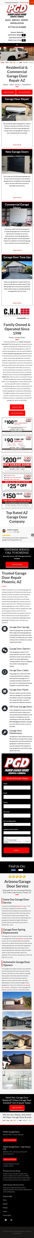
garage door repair (21, 906)
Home (4, 1200)
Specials (5, 1204)
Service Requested (10, 821)
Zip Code (7, 812)
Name (6, 784)
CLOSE (31, 2)
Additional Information (11, 829)
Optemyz (28, 1231)
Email (6, 793)
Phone (6, 802)
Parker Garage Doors (17, 11)
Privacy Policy (7, 1215)
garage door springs (22, 938)
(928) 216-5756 (14, 40)
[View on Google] (4, 531)
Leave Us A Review (10, 1140)
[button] (1, 534)
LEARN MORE (24, 2)
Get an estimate (24, 92)
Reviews (5, 1207)
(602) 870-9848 (14, 35)
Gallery (5, 1211)
